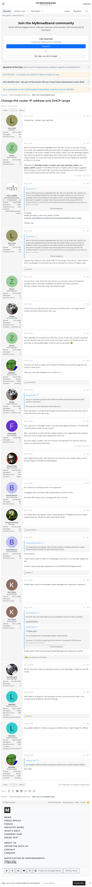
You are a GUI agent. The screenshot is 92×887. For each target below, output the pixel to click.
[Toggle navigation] (3, 4)
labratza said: (31, 760)
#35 (87, 580)
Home (82, 802)
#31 (88, 454)
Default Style (10, 802)
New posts (6, 15)
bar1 (4, 106)
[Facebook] (6, 870)
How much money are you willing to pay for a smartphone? (51, 67)
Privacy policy (68, 802)
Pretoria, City (16, 327)
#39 (87, 723)
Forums (7, 11)
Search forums (18, 15)
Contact (9, 849)
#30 (87, 421)
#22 (87, 143)
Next (21, 110)
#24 (87, 231)
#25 (87, 277)
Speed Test (11, 837)
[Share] (84, 115)
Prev (6, 110)
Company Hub (13, 834)
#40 (87, 755)
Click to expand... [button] (56, 208)
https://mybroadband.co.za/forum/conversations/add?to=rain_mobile (52, 218)
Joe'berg (18, 383)
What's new (20, 11)
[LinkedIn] (18, 870)
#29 (87, 390)
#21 (88, 116)
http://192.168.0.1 (32, 621)
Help (77, 802)
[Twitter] (12, 870)
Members (35, 11)
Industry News (14, 827)
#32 (87, 483)
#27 (87, 333)
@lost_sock (32, 631)
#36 (87, 607)
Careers (9, 853)
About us (10, 843)
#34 (87, 537)
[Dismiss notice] (88, 67)
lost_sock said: (31, 613)
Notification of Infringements (24, 858)
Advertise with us (16, 846)
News (7, 817)
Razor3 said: (30, 627)
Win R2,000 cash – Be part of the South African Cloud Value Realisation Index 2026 (43, 82)
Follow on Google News (49, 871)
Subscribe (79, 883)
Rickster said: (31, 395)
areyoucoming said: (33, 543)
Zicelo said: (30, 189)
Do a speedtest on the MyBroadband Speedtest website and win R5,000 (38, 89)
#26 (87, 304)
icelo (29, 213)
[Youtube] (24, 870)
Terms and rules (54, 802)
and (38, 657)
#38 (87, 692)
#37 (87, 665)
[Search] (87, 11)
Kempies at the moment (12, 717)
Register (46, 46)
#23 (87, 183)
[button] (27, 11)
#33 (87, 510)
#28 (87, 360)
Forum (8, 824)
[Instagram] (29, 870)
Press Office (12, 821)
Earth (19, 477)
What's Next (12, 831)
